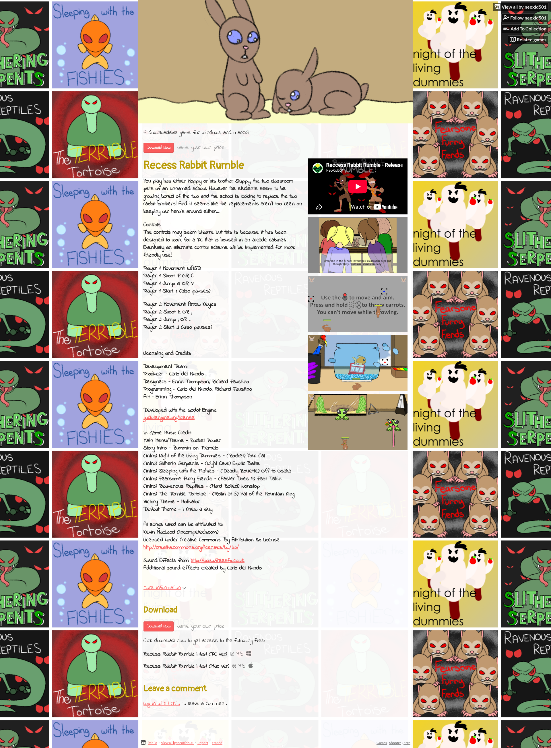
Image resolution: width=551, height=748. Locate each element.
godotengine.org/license (169, 418)
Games (382, 743)
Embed (217, 743)
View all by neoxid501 (177, 743)
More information (162, 588)
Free (406, 743)
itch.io (152, 743)
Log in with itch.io (161, 704)
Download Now (158, 148)
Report (202, 743)
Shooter (395, 743)
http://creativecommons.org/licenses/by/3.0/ (191, 547)
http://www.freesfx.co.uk (218, 561)
